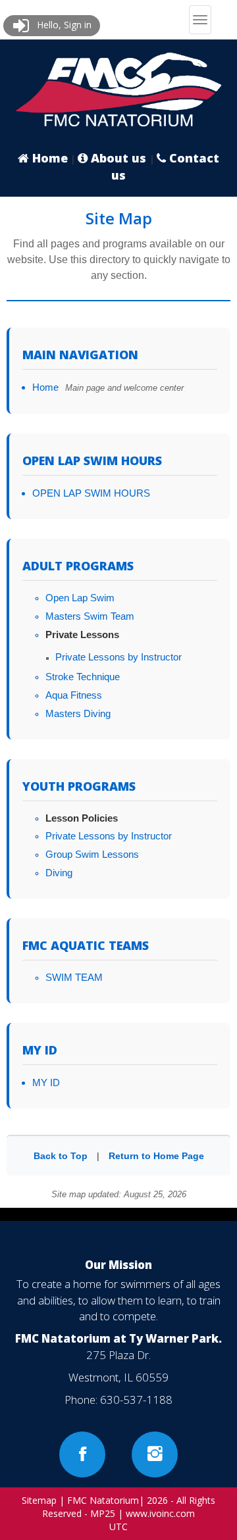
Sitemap (39, 1500)
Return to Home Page (156, 1156)
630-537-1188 (136, 1399)
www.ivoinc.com (160, 1513)
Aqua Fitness (73, 695)
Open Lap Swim (80, 597)
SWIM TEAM (74, 977)
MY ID (46, 1082)
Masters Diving (78, 713)
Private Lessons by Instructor (118, 656)
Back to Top (61, 1156)
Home (48, 158)
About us (118, 158)
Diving (58, 872)
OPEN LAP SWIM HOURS (91, 493)
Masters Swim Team (89, 616)
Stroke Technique (82, 676)
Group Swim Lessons (92, 854)
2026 (157, 1500)
